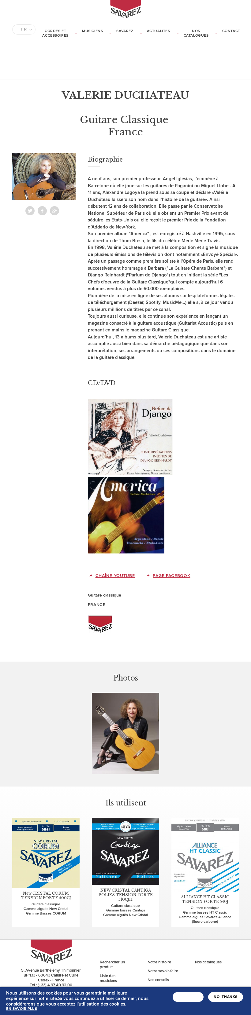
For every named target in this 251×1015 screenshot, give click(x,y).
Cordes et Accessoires (55, 33)
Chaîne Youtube (115, 575)
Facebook (42, 210)
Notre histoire (159, 962)
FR (24, 29)
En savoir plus (21, 1009)
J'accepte (188, 997)
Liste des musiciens (108, 978)
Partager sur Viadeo (54, 210)
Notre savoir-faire (163, 971)
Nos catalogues (196, 33)
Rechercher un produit (112, 964)
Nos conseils (158, 979)
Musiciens (92, 31)
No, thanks (226, 997)
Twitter (30, 210)
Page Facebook (171, 575)
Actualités (158, 31)
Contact (231, 31)
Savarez (124, 31)
